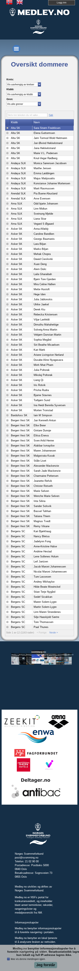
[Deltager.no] (36, 782)
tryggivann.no (67, 654)
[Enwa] (35, 742)
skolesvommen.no (60, 654)
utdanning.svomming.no (53, 654)
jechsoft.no (23, 654)
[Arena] (58, 727)
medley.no (15, 654)
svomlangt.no (45, 654)
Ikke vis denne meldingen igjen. (28, 959)
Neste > (53, 632)
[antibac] (36, 797)
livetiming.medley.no (30, 655)
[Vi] (48, 770)
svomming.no (37, 652)
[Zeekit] (21, 727)
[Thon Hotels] (23, 770)
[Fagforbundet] (36, 756)
